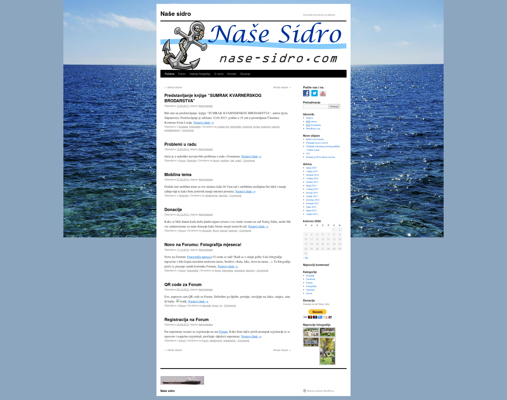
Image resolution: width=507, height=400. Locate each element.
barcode (206, 305)
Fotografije (195, 126)
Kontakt (231, 74)
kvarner (275, 126)
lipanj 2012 (311, 210)
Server (309, 293)
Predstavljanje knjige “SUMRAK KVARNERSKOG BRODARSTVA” (212, 97)
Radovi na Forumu (315, 139)
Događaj (183, 126)
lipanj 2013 (311, 185)
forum (216, 160)
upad (238, 160)
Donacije (245, 74)
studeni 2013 (312, 181)
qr (221, 305)
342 (308, 153)
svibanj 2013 (312, 189)
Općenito (191, 160)
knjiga (256, 126)
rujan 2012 (311, 206)
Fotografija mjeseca (199, 257)
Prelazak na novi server (317, 142)
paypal (223, 230)
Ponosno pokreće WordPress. (321, 390)
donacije (207, 230)
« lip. (305, 257)
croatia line (223, 126)
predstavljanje (172, 130)
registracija (229, 340)
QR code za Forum (183, 284)
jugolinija (247, 126)
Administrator (206, 105)
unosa (311, 121)
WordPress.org (313, 128)
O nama (218, 74)
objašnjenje (211, 195)
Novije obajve (282, 87)
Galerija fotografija (200, 74)
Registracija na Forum (186, 319)
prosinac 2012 (312, 199)
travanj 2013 (312, 192)
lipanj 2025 (311, 167)
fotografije (235, 126)
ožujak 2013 (312, 196)
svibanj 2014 (312, 178)
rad (232, 160)
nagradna (239, 270)
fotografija (227, 270)
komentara (313, 124)
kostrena (265, 126)
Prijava (309, 117)
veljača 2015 (312, 171)
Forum (182, 74)
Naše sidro (175, 13)
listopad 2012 (312, 203)
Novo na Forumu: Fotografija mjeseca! (202, 244)
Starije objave (173, 87)
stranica (223, 195)
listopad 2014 (312, 174)
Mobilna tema (178, 174)
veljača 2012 (312, 213)
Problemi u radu (180, 144)
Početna (169, 74)
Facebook (310, 279)
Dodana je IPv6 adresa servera (320, 156)
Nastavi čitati (203, 122)
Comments (187, 130)
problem (224, 160)
